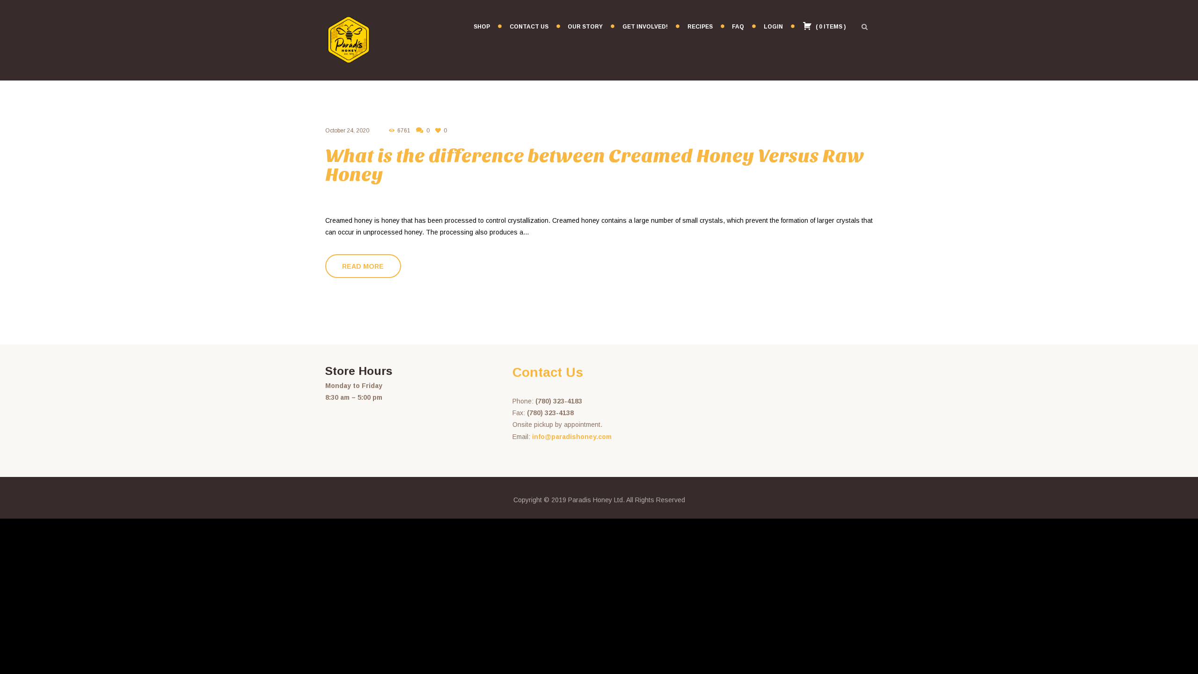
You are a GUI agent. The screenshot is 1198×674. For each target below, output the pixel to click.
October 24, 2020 (347, 130)
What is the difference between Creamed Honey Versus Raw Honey (594, 165)
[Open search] (864, 26)
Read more (363, 266)
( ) (830, 26)
